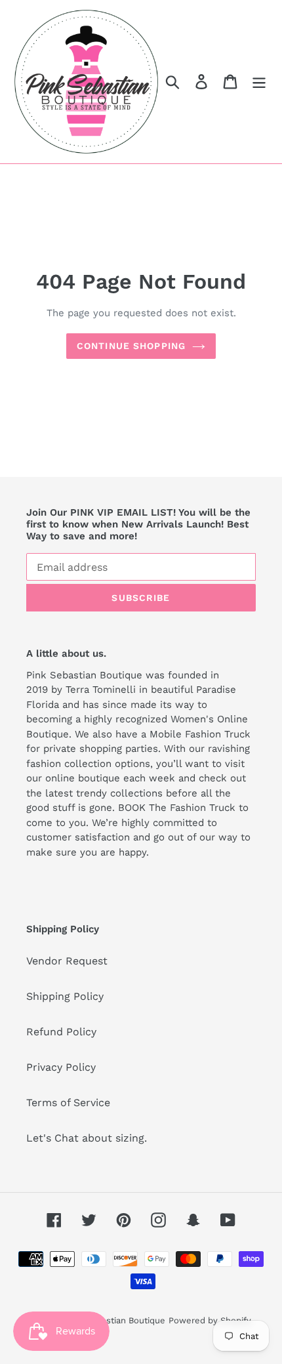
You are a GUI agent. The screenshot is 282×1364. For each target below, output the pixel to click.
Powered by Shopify (210, 1320)
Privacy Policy (61, 1067)
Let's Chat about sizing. (86, 1138)
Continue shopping (131, 346)
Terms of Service (68, 1102)
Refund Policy (61, 1031)
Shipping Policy (65, 996)
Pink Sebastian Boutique (115, 1320)
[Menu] (259, 82)
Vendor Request (67, 961)
